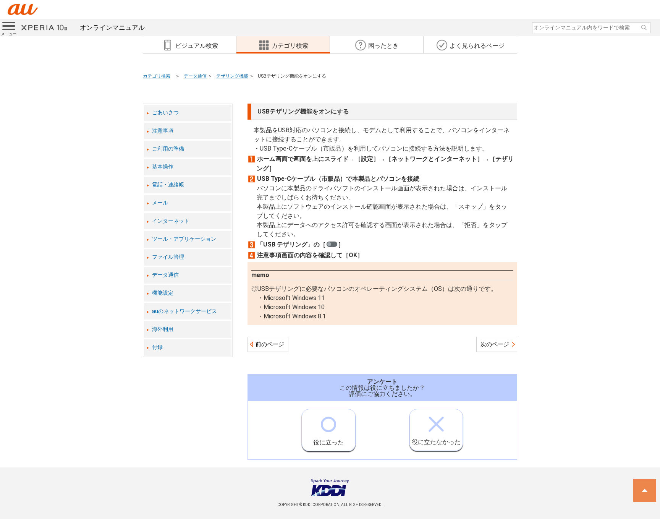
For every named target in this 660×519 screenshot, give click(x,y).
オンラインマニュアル (112, 27)
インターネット (170, 221)
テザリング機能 (232, 76)
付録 (157, 347)
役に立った (328, 442)
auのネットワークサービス (184, 311)
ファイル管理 (168, 257)
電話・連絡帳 (168, 185)
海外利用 (162, 329)
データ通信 (195, 76)
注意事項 (162, 131)
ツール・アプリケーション (184, 239)
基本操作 (162, 167)
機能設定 (162, 293)
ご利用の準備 (168, 149)
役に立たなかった (436, 442)
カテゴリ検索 (156, 76)
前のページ (270, 344)
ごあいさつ (165, 112)
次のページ (494, 344)
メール (160, 202)
